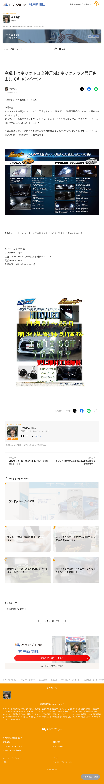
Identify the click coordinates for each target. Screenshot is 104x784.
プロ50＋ (56, 758)
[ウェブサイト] (27, 436)
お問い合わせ (58, 746)
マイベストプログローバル (62, 762)
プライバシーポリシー (11, 746)
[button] (39, 436)
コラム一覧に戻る (52, 621)
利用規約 (56, 741)
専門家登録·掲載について (13, 738)
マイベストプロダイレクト (12, 758)
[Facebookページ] (22, 436)
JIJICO (5, 762)
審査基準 (15, 719)
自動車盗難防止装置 (15, 609)
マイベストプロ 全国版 (12, 750)
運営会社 (6, 741)
